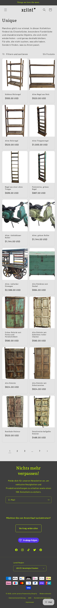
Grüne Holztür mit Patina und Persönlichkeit (13, 334)
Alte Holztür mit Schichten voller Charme (39, 334)
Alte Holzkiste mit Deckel (40, 285)
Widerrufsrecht (45, 593)
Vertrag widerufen (28, 528)
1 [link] (9, 451)
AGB (29, 598)
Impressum (30, 602)
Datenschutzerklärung (17, 598)
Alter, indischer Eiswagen (12, 285)
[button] (5, 10)
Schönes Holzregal (13, 94)
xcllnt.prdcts (17, 593)
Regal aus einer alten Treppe (14, 188)
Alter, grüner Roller (40, 235)
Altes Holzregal (11, 141)
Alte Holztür (10, 383)
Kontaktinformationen (42, 598)
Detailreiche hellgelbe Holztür (41, 433)
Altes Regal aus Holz (40, 94)
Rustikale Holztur (12, 432)
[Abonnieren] (48, 500)
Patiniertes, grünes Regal (40, 188)
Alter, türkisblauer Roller (13, 236)
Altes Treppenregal (40, 141)
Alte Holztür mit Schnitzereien (39, 384)
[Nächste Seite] (47, 451)
